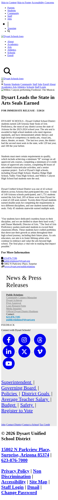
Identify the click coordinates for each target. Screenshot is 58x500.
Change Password (19, 492)
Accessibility (13, 481)
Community (13, 13)
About (10, 41)
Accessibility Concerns (43, 2)
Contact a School (30, 424)
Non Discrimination (21, 473)
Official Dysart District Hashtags (22, 311)
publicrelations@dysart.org (17, 261)
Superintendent (16, 382)
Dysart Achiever (14, 300)
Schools (11, 52)
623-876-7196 (10, 258)
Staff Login (40, 87)
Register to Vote (17, 410)
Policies (9, 393)
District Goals (36, 393)
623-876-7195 (13, 317)
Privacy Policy (15, 471)
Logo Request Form (16, 306)
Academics (12, 44)
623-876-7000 (14, 460)
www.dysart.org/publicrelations (19, 266)
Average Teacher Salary (25, 399)
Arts (9, 47)
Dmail (33, 487)
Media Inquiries (13, 308)
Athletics (11, 50)
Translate (11, 28)
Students (11, 10)
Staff (9, 16)
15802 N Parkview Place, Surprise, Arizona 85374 (25, 452)
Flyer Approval (13, 303)
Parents (11, 7)
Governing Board (19, 388)
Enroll (10, 55)
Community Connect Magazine (21, 297)
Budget (9, 405)
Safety (27, 405)
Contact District (13, 424)
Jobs (9, 19)
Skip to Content (9, 2)
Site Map (38, 481)
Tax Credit (44, 424)
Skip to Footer (24, 2)
